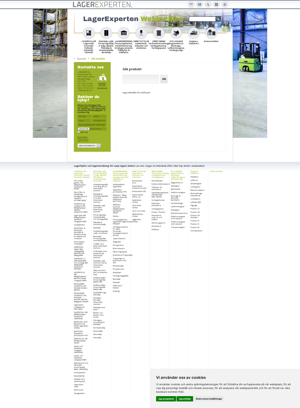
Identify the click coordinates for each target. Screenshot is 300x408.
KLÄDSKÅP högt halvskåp (99, 293)
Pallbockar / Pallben (118, 286)
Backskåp (116, 279)
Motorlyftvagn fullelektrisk (196, 194)
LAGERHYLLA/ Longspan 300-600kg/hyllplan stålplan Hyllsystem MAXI (81, 208)
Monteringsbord (158, 223)
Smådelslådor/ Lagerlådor (119, 185)
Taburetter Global (136, 206)
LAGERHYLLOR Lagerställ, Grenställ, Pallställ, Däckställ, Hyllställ (82, 174)
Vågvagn (193, 205)
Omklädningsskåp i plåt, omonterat (100, 232)
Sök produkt (98, 58)
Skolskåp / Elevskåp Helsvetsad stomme (97, 301)
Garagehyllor (79, 225)
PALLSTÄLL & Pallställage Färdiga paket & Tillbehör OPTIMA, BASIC (80, 196)
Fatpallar (116, 282)
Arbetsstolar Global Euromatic (139, 187)
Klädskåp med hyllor (99, 308)
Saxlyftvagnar (196, 183)
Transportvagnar (178, 227)
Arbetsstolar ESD (139, 191)
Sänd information (87, 146)
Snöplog (116, 291)
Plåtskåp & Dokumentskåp (99, 223)
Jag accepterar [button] (166, 398)
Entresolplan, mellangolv (79, 243)
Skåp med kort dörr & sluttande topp (100, 272)
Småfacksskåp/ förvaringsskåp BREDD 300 (99, 280)
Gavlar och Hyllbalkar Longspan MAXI (80, 357)
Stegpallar (117, 242)
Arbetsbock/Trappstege (122, 255)
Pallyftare (194, 177)
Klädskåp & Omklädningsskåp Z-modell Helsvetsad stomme (100, 198)
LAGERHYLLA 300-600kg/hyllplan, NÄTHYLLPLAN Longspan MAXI (80, 276)
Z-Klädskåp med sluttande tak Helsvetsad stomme (100, 254)
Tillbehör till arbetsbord (157, 188)
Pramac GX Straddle (195, 216)
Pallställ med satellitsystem (79, 380)
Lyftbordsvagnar (178, 206)
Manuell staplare (197, 190)
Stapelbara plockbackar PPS (120, 191)
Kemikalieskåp (99, 328)
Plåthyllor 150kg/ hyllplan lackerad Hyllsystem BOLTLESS (120, 198)
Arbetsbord (156, 226)
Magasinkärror (177, 182)
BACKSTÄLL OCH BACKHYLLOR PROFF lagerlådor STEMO (81, 325)
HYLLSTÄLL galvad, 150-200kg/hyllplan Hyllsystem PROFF (80, 184)
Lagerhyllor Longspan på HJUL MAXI (79, 307)
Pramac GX (195, 212)
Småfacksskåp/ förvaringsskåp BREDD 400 (99, 287)
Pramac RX (194, 227)
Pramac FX (194, 220)
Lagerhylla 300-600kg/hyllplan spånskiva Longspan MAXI (80, 218)
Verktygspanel (157, 209)
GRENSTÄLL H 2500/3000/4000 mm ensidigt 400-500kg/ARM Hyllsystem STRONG (81, 263)
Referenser (78, 390)
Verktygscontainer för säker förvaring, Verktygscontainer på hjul (120, 231)
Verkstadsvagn (177, 203)
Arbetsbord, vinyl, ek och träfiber (157, 217)
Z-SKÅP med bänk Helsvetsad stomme (100, 246)
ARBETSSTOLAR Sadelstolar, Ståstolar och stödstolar (139, 174)
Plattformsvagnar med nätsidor (178, 217)
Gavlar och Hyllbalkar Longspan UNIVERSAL (78, 349)
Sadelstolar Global (136, 201)
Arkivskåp (97, 337)
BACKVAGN (175, 189)
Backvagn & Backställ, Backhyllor (176, 198)
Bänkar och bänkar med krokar (98, 315)
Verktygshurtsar (158, 200)
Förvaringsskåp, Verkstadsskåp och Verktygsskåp (100, 217)
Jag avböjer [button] (185, 398)
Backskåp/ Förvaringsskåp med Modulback (100, 238)
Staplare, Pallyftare (194, 172)
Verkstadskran (196, 230)
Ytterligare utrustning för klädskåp (99, 322)
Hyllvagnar (175, 186)
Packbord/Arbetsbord (161, 184)
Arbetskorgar (118, 266)
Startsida (81, 58)
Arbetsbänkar (157, 180)
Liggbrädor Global (136, 220)
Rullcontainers (119, 248)
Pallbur (116, 216)
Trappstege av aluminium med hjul (119, 260)
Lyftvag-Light (195, 202)
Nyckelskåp (98, 331)
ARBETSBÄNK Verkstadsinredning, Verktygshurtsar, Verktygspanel (160, 174)
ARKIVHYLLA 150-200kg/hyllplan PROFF (81, 340)
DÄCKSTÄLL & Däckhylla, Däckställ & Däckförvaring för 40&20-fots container (80, 233)
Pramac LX (194, 224)
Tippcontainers (119, 238)
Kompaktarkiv (79, 372)
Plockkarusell (118, 269)
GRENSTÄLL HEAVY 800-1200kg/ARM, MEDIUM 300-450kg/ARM (79, 251)
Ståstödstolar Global (137, 215)
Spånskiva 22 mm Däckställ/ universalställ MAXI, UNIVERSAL (81, 366)
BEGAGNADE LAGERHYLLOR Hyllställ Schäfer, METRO (81, 287)
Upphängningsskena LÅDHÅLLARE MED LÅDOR (160, 194)
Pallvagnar (175, 210)
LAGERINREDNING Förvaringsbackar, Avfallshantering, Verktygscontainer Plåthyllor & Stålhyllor (121, 176)
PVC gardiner (118, 245)
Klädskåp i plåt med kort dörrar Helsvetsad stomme (100, 264)
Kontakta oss (102, 88)
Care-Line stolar (138, 211)
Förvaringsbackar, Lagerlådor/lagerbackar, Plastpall (123, 221)
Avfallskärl (117, 272)
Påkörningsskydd (120, 252)
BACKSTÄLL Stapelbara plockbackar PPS (81, 333)
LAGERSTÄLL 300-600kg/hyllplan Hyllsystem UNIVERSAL (81, 315)
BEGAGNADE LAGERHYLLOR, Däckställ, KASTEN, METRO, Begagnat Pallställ (81, 297)
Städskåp (97, 227)
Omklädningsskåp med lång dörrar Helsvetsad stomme (100, 187)
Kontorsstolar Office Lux (137, 196)
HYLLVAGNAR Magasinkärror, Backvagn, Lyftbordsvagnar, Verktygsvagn (178, 175)
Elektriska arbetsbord (156, 204)
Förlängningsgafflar (121, 276)
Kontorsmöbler (216, 171)
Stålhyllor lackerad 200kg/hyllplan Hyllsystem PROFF (119, 208)
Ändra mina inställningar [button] (209, 398)
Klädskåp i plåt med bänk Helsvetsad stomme (99, 208)
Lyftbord (194, 180)
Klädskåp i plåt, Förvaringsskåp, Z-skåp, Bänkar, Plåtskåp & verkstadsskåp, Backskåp (100, 176)
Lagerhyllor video (78, 385)
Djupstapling (79, 376)
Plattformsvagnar (178, 192)
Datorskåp (97, 334)
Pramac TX (194, 208)
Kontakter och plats (102, 84)
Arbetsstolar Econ (137, 181)
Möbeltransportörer (179, 213)
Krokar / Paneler (158, 212)
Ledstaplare (195, 187)
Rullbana (155, 229)
